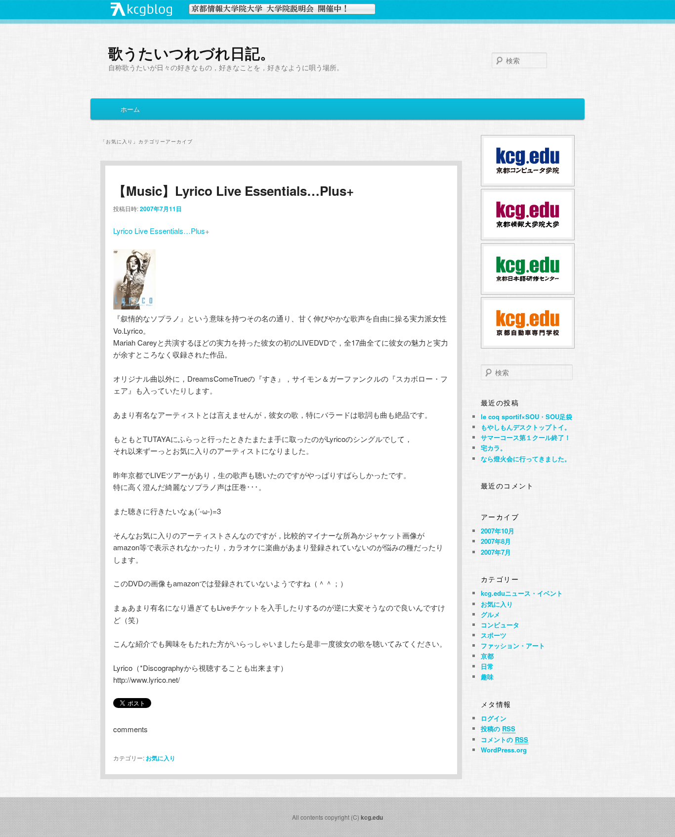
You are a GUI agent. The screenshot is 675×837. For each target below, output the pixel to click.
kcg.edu (372, 817)
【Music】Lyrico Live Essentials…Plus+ (233, 190)
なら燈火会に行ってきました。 (526, 458)
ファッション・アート (513, 645)
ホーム (130, 109)
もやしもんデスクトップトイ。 (526, 427)
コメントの (504, 739)
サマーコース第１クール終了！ (526, 437)
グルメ (490, 614)
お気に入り (160, 757)
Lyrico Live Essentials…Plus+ (161, 230)
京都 (487, 656)
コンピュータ (500, 624)
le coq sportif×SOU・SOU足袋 (526, 416)
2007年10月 (497, 530)
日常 (487, 666)
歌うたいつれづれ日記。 (191, 52)
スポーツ (493, 635)
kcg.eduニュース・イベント (522, 593)
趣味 (487, 676)
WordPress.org (504, 749)
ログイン (493, 718)
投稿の (498, 728)
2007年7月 (496, 552)
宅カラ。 (493, 447)
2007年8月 (496, 541)
